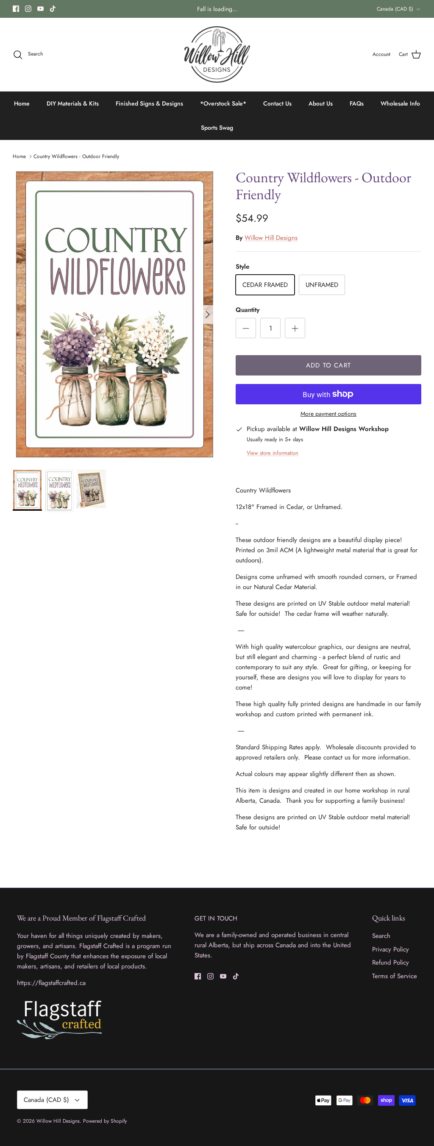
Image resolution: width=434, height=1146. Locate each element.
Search (381, 935)
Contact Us (277, 103)
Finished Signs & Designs (149, 103)
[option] (115, 314)
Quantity (247, 310)
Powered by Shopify (105, 1121)
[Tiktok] (53, 9)
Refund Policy (390, 962)
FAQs (357, 103)
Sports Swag (217, 127)
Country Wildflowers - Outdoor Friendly (76, 156)
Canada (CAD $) (395, 9)
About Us (321, 103)
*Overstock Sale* (223, 103)
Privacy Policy (390, 949)
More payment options (328, 413)
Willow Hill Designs (271, 237)
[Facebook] (16, 9)
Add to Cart (328, 365)
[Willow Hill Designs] (217, 54)
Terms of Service (394, 976)
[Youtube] (40, 9)
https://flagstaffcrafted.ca (51, 982)
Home (22, 103)
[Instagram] (28, 9)
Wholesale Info (400, 103)
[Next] (207, 314)
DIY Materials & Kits (73, 103)
